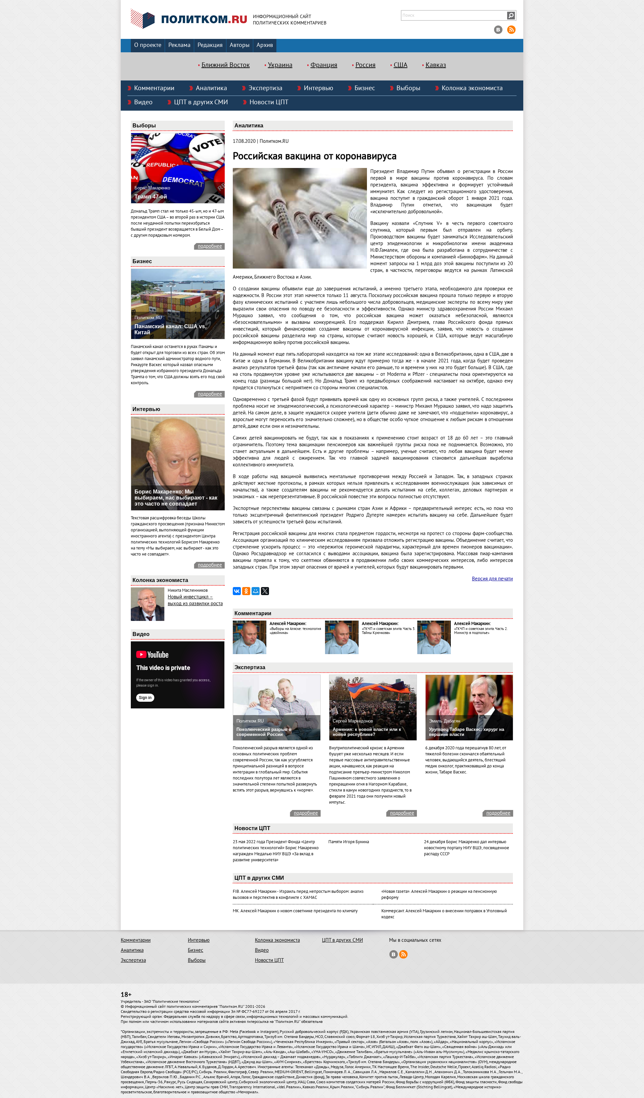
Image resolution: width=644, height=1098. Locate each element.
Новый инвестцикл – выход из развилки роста (195, 600)
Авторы (240, 45)
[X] (265, 591)
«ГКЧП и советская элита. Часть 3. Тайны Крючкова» (388, 631)
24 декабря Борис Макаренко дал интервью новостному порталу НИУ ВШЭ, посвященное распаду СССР (466, 848)
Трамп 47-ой (151, 196)
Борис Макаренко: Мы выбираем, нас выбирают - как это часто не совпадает (176, 498)
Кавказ (436, 65)
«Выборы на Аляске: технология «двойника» (295, 631)
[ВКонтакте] (237, 591)
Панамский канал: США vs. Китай (170, 329)
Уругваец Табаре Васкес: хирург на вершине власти (466, 732)
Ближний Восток (226, 65)
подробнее (210, 246)
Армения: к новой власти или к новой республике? (367, 732)
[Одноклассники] (246, 591)
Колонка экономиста (472, 88)
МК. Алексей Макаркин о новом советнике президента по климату (295, 911)
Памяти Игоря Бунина (348, 842)
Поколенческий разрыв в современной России (263, 732)
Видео (143, 102)
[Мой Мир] (256, 591)
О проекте (147, 45)
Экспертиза (265, 88)
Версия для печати (492, 579)
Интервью (318, 88)
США (401, 65)
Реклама (179, 45)
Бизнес (365, 88)
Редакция (210, 45)
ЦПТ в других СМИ (201, 102)
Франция (324, 65)
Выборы (408, 88)
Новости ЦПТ (269, 102)
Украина (280, 65)
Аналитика (211, 88)
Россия (366, 65)
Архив (265, 45)
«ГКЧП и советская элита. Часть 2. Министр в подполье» (480, 631)
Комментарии (154, 88)
